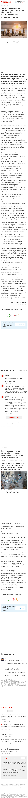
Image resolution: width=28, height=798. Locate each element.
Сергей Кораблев (18, 460)
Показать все (14, 417)
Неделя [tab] (4, 710)
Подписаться (20, 324)
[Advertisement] (14, 57)
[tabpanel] (14, 734)
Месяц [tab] (10, 710)
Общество (3, 19)
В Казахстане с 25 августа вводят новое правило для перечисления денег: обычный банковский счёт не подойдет (13, 717)
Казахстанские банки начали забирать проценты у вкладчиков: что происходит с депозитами (13, 726)
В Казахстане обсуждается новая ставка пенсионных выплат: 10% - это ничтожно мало (12, 763)
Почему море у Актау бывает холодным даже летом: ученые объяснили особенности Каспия (12, 749)
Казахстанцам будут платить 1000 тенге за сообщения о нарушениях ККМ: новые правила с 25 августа (13, 741)
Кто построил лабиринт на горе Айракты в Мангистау (13, 733)
